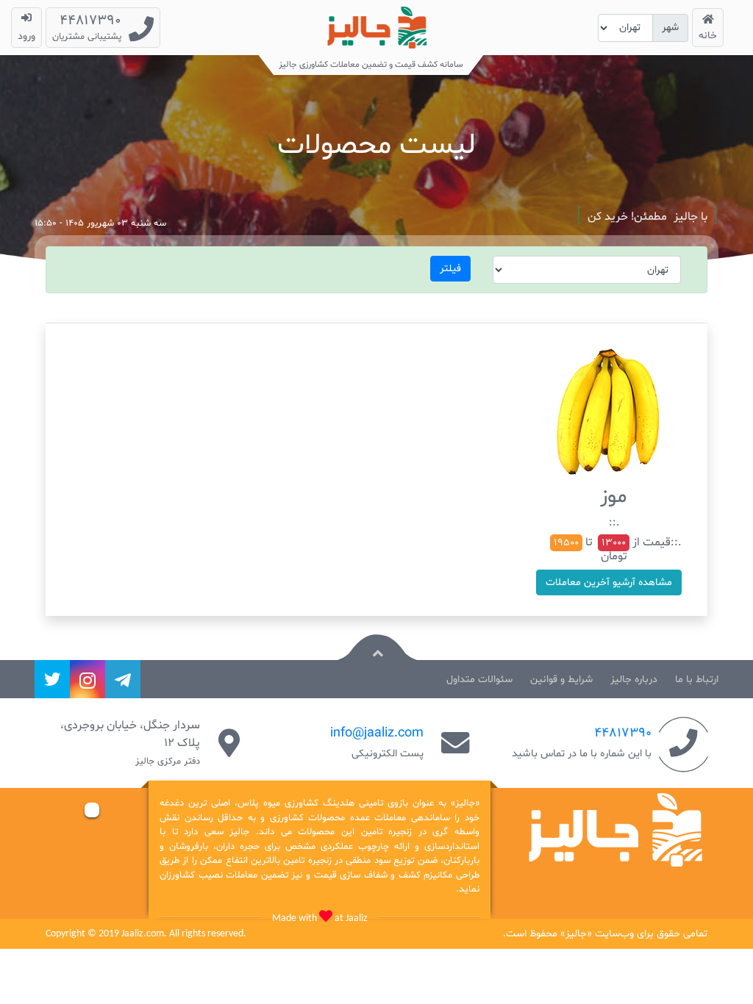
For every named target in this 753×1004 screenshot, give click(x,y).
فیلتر (450, 269)
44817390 (623, 733)
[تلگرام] (122, 679)
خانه (708, 36)
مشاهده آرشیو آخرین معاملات (609, 582)
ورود (26, 36)
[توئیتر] (52, 679)
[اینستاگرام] (87, 679)
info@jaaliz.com (377, 733)
